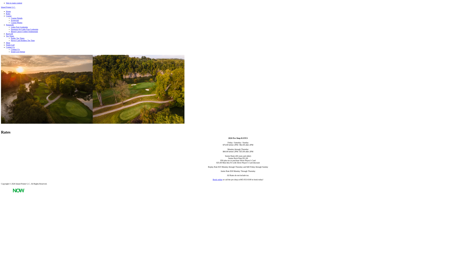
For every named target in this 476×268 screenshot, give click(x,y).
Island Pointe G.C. (8, 7)
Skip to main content (14, 3)
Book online (217, 180)
